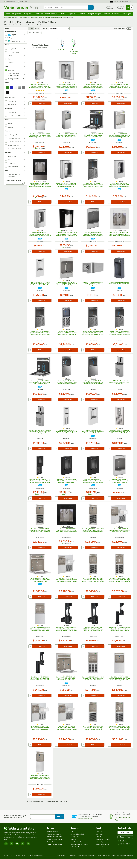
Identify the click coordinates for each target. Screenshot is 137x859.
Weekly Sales (75, 837)
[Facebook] (17, 843)
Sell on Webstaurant (102, 844)
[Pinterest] (28, 843)
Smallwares (39, 14)
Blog (72, 831)
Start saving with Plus (85, 818)
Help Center (10, 1)
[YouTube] (11, 843)
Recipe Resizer (52, 842)
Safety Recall (75, 847)
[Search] (23, 183)
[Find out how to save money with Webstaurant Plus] (66, 90)
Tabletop (63, 14)
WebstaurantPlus (52, 831)
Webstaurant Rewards (54, 834)
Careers (98, 837)
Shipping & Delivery (126, 844)
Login (37, 99)
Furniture (82, 14)
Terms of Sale (60, 855)
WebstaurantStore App (54, 837)
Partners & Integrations (54, 844)
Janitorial (107, 14)
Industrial (115, 14)
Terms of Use (82, 855)
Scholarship (99, 842)
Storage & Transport (94, 14)
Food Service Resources (79, 842)
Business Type (126, 14)
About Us (99, 831)
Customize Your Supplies (55, 839)
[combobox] (66, 7)
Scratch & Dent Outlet (78, 834)
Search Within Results (13, 180)
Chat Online (123, 841)
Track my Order (125, 837)
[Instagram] (6, 843)
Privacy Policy (71, 855)
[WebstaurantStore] (21, 828)
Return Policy (100, 847)
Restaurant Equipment (13, 14)
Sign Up (60, 816)
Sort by (45, 28)
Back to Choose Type (41, 47)
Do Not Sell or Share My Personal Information (118, 855)
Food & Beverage (51, 14)
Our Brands (99, 834)
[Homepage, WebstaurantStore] (22, 7)
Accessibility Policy (95, 855)
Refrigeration (28, 14)
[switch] (129, 28)
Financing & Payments (103, 839)
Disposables (72, 14)
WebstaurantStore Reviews (79, 844)
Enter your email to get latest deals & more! (15, 816)
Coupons (74, 839)
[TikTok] (22, 843)
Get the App (23, 1)
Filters (7, 28)
